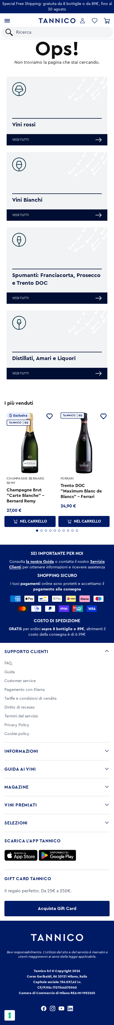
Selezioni (16, 823)
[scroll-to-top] (107, 998)
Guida (9, 672)
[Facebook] (43, 1008)
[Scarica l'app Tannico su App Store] (21, 855)
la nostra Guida (40, 562)
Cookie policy (16, 734)
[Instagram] (52, 1008)
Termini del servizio (21, 716)
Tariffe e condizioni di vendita (30, 699)
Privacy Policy (16, 725)
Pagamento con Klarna (24, 690)
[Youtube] (61, 1008)
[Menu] (7, 21)
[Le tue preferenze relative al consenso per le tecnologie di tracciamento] (9, 1015)
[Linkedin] (70, 1008)
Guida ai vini (20, 769)
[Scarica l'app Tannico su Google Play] (57, 855)
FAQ (8, 663)
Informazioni (21, 751)
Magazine (16, 787)
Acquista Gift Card (57, 908)
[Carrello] (107, 21)
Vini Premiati (20, 805)
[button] (95, 21)
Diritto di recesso (19, 707)
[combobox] (62, 32)
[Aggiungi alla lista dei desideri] (49, 416)
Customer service (20, 681)
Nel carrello (33, 521)
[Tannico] (57, 20)
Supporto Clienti (26, 651)
